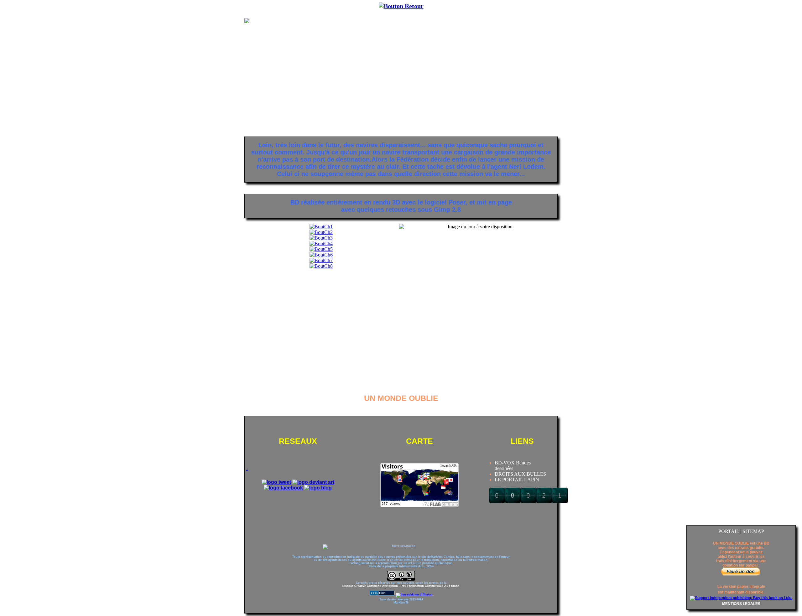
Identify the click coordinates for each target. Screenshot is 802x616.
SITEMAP (753, 531)
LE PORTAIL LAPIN (517, 479)
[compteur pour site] (528, 501)
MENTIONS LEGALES (741, 604)
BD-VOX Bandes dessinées (513, 465)
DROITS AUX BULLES (520, 474)
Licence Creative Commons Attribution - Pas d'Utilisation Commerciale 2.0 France (400, 586)
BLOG (548, 6)
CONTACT (520, 6)
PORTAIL (729, 531)
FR (248, 6)
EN (259, 6)
